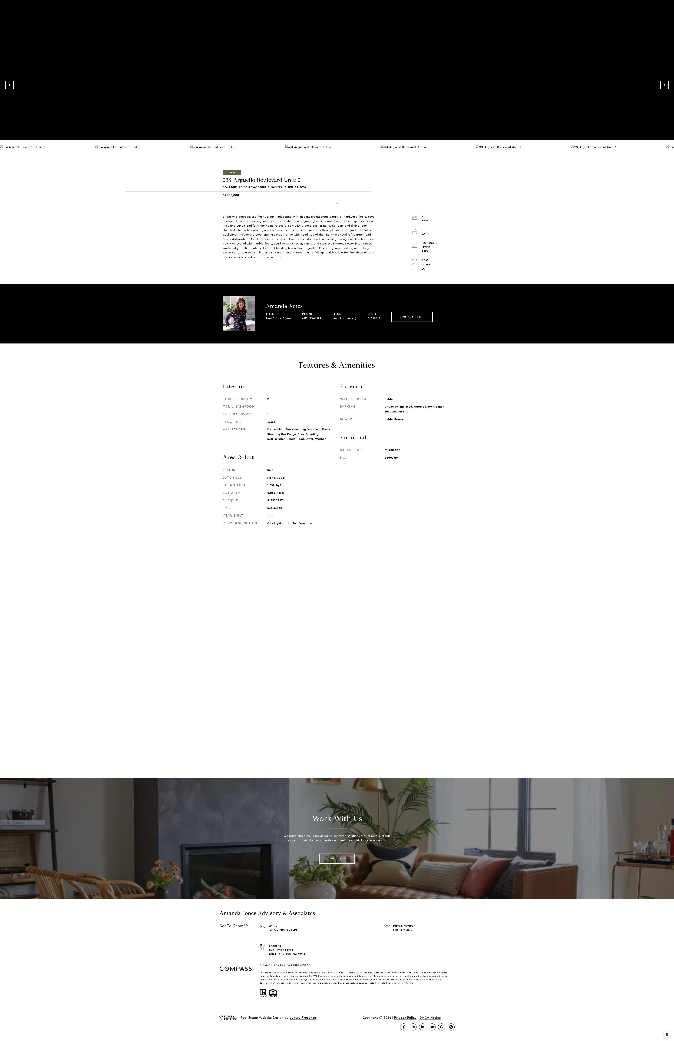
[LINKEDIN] (422, 1026)
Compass (352, 972)
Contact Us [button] (337, 858)
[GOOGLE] (441, 1026)
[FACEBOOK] (403, 1026)
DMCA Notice (430, 1018)
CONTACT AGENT (412, 316)
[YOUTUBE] (432, 1026)
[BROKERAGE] (451, 1026)
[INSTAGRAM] (413, 1026)
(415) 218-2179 (311, 318)
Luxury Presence (303, 1018)
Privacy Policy (405, 1018)
